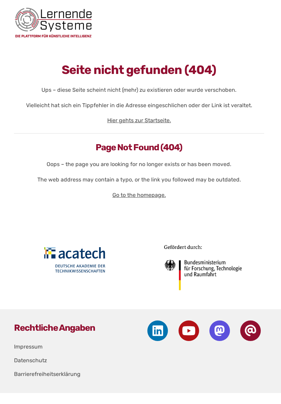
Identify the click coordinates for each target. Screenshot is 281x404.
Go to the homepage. (139, 195)
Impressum (28, 346)
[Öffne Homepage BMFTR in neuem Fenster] (203, 270)
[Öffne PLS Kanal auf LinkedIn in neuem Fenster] (157, 330)
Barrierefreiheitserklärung (47, 374)
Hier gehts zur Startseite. (139, 120)
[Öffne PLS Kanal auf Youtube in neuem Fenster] (189, 330)
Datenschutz (30, 360)
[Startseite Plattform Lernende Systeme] (135, 22)
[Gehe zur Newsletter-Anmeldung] (250, 330)
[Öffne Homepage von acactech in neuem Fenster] (74, 260)
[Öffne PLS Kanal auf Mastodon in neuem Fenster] (219, 330)
